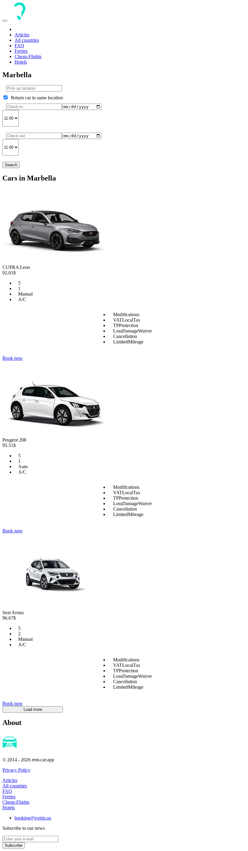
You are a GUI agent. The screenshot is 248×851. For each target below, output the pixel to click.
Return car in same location (35, 97)
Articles (22, 34)
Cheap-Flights (28, 56)
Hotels (21, 62)
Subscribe (13, 845)
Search (11, 165)
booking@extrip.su (33, 817)
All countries (27, 40)
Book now (12, 358)
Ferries (21, 51)
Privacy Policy (16, 770)
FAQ (19, 45)
